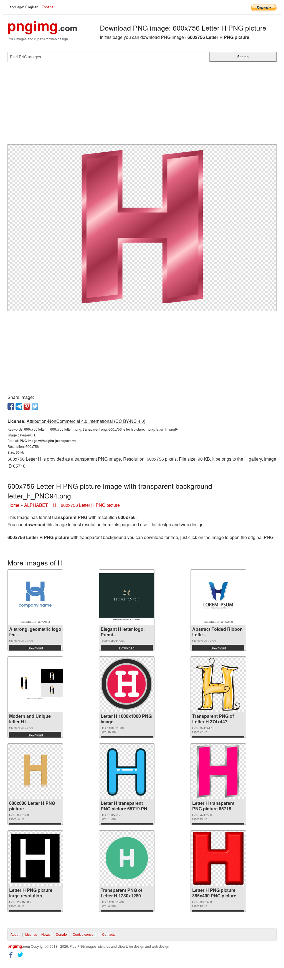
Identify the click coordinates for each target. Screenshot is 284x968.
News (45, 934)
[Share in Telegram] (19, 406)
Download (35, 648)
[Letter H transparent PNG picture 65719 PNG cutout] (127, 771)
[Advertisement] (142, 105)
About (15, 934)
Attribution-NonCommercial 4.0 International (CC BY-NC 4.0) (86, 421)
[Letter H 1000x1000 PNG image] (127, 684)
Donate (61, 934)
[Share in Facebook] (10, 406)
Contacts (108, 934)
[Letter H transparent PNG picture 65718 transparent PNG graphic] (218, 771)
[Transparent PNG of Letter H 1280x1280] (127, 858)
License (31, 934)
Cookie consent (84, 934)
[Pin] (27, 406)
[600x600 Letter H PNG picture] (35, 771)
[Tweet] (35, 406)
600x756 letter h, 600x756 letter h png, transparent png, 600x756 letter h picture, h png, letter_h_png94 (101, 429)
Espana (48, 6)
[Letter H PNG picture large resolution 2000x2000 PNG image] (35, 858)
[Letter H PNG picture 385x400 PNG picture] (218, 858)
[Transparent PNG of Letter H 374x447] (218, 684)
